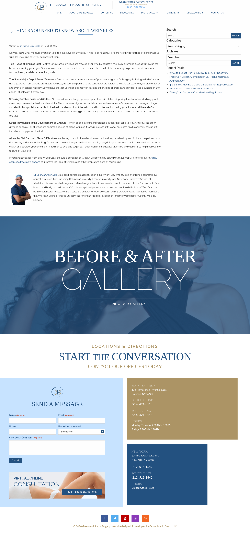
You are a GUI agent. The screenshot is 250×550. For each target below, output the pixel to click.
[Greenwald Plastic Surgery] (40, 7)
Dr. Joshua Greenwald (30, 46)
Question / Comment (25, 437)
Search (236, 35)
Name (17, 415)
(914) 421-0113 (136, 7)
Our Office (107, 13)
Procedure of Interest (69, 426)
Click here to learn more (82, 492)
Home (59, 13)
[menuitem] (59, 13)
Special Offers (195, 13)
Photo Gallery (149, 13)
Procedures (127, 13)
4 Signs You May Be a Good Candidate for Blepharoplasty (201, 84)
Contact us (217, 13)
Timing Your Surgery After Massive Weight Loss (195, 92)
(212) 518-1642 (142, 466)
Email (66, 415)
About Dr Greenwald (81, 13)
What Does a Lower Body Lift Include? (191, 88)
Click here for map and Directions (136, 4)
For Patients (173, 13)
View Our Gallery (128, 304)
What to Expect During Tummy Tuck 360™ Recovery (198, 72)
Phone (12, 426)
